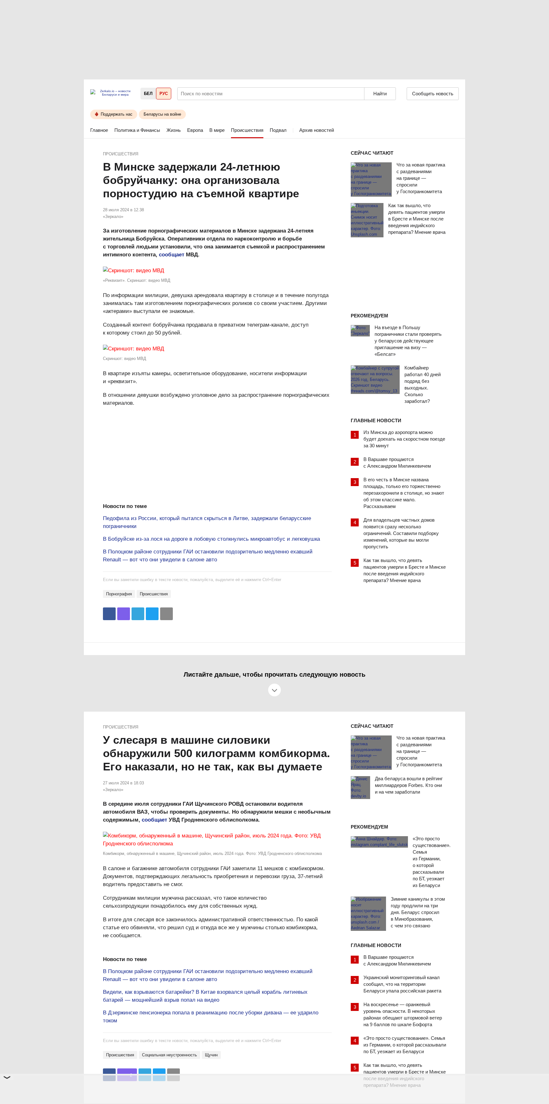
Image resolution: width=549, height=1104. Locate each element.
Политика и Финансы (137, 130)
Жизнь (173, 130)
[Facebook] (109, 613)
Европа (195, 130)
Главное (99, 130)
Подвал (278, 130)
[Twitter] (152, 613)
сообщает (171, 255)
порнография (119, 594)
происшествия (154, 594)
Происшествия (247, 130)
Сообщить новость (432, 93)
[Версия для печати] (166, 613)
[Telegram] (138, 613)
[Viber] (123, 613)
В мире (217, 130)
